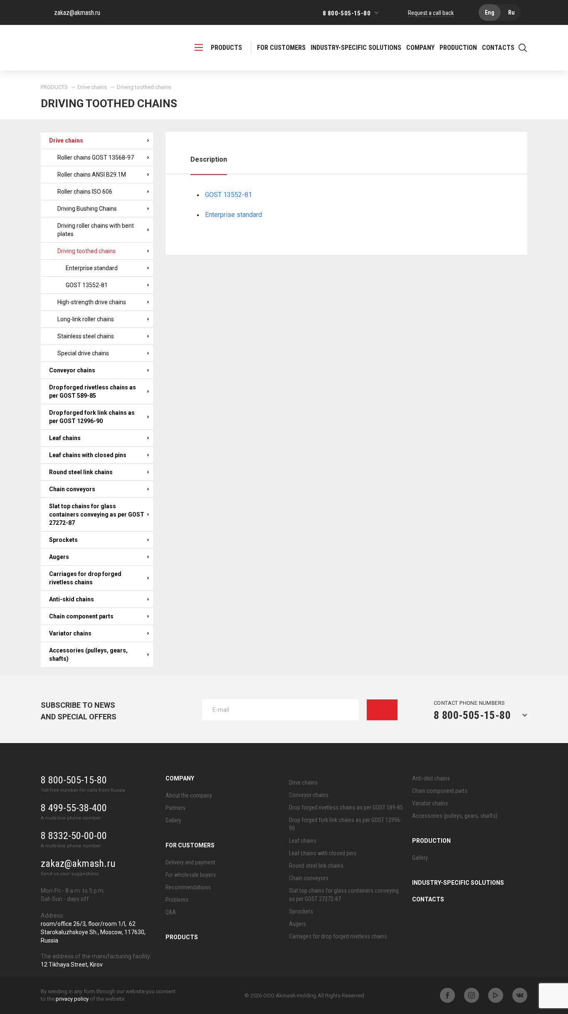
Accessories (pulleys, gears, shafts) (88, 654)
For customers (190, 845)
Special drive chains (83, 353)
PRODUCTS (226, 48)
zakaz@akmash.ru (77, 13)
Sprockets (63, 540)
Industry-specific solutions (356, 48)
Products (181, 937)
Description (208, 159)
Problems (176, 899)
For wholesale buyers (190, 874)
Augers (59, 557)
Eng (489, 12)
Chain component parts (81, 616)
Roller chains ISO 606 (84, 191)
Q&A (170, 912)
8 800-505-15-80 (346, 13)
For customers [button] (281, 48)
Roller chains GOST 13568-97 (95, 157)
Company (179, 778)
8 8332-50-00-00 (74, 836)
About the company (188, 795)
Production (431, 840)
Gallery (173, 820)
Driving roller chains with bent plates (95, 229)
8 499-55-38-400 (74, 808)
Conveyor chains (72, 370)
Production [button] (458, 48)
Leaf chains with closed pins (87, 455)
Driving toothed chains (86, 251)
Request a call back (431, 13)
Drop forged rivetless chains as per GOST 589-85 (92, 391)
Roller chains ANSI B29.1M (91, 174)
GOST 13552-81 (87, 285)
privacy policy (72, 999)
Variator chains (70, 633)
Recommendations (188, 887)
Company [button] (420, 48)
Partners (175, 808)
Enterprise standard (92, 268)
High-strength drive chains (91, 302)
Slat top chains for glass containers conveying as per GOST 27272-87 (96, 514)
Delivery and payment (190, 862)
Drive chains (92, 87)
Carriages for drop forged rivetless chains (85, 578)
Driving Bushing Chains (87, 208)
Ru (511, 12)
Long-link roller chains (85, 319)
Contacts (498, 48)
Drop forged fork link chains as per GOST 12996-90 (92, 416)
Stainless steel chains (85, 336)
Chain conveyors (72, 489)
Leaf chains (65, 438)
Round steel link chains (81, 472)
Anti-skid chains (71, 599)
